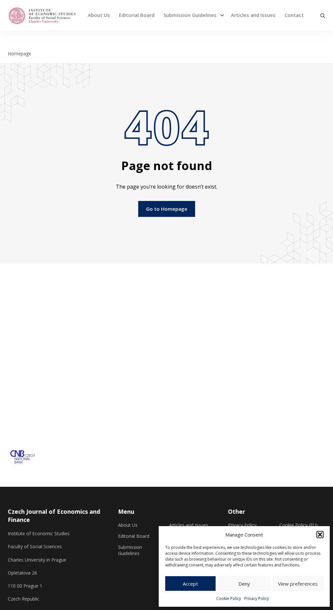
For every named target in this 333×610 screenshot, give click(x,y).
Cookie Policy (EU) (298, 525)
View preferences (298, 583)
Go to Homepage (166, 209)
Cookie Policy (228, 598)
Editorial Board (136, 15)
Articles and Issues (253, 15)
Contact (294, 15)
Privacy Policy (256, 598)
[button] (320, 534)
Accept (190, 583)
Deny (244, 583)
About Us (99, 15)
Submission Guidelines (190, 15)
